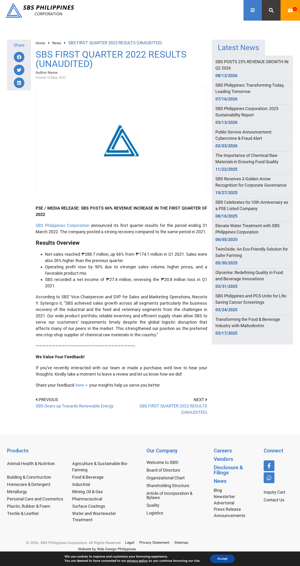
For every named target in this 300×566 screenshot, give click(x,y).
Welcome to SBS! (162, 462)
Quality (152, 505)
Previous (48, 399)
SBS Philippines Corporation (62, 225)
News (56, 43)
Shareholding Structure (167, 485)
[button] (19, 57)
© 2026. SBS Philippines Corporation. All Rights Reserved (73, 542)
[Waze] (269, 477)
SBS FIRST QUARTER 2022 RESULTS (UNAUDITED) (173, 409)
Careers (223, 451)
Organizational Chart (165, 477)
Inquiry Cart (274, 492)
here (79, 385)
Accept (222, 558)
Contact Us (274, 499)
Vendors (223, 459)
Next (199, 399)
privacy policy (137, 561)
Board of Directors (163, 470)
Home (40, 43)
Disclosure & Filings (228, 470)
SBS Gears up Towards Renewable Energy (75, 405)
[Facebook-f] (269, 465)
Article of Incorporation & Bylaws (169, 495)
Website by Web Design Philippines (107, 549)
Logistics (154, 513)
